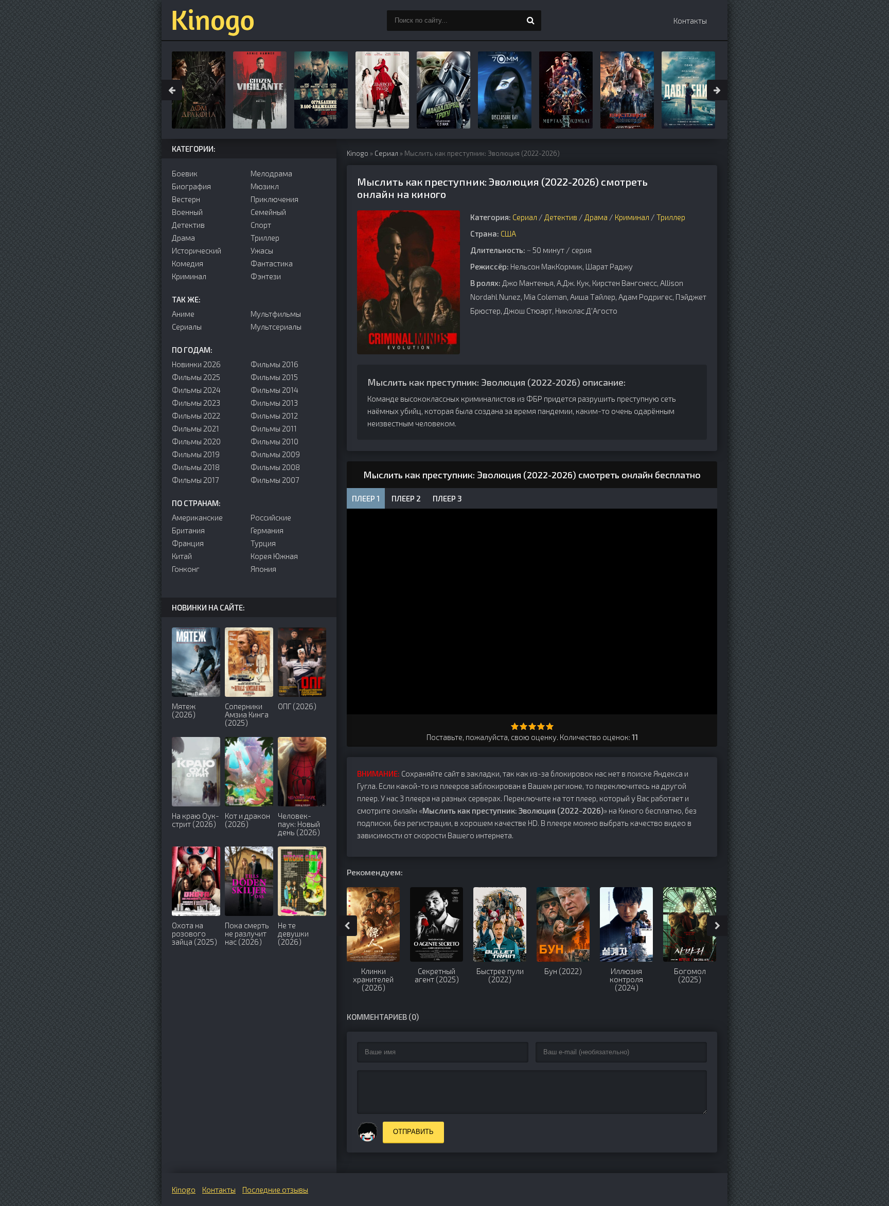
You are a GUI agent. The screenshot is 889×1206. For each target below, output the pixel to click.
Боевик (185, 173)
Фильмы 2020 (196, 441)
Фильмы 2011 (274, 428)
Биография (191, 186)
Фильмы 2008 (275, 467)
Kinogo (357, 153)
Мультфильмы (276, 313)
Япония (263, 568)
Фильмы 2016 (274, 364)
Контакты (690, 20)
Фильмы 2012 (274, 415)
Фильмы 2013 (274, 402)
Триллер (670, 217)
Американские (197, 517)
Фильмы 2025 (196, 377)
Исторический (196, 250)
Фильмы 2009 (275, 454)
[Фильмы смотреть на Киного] (213, 20)
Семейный (268, 212)
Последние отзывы (275, 1189)
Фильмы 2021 (195, 428)
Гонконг (186, 568)
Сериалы (187, 326)
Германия (267, 530)
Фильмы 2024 (196, 389)
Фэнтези (266, 276)
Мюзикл (265, 186)
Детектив (560, 217)
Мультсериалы (276, 326)
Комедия (187, 263)
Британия (188, 530)
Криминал (632, 217)
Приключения (274, 199)
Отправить (413, 1132)
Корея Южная (274, 556)
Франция (188, 543)
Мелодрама (271, 173)
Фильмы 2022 (196, 415)
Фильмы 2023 (196, 402)
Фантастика (272, 263)
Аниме (183, 313)
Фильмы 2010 (274, 441)
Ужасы (262, 250)
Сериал (386, 153)
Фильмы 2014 (274, 389)
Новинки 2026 (196, 364)
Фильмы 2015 (274, 377)
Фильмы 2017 (195, 479)
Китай (182, 556)
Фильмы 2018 (196, 467)
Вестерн (186, 199)
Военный (187, 212)
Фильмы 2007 (275, 479)
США (508, 233)
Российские (271, 517)
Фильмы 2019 (196, 454)
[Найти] (531, 20)
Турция (263, 543)
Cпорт (261, 224)
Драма (596, 217)
